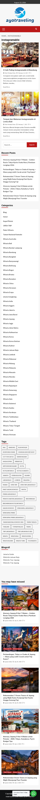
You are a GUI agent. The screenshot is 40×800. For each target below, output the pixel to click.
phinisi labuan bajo (9, 494)
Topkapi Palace (18, 526)
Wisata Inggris (8, 306)
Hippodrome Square (10, 466)
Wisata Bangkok (9, 257)
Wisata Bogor (8, 270)
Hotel (5, 217)
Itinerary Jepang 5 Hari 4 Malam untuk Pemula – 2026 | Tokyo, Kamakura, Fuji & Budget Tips (18, 188)
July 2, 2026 (17, 782)
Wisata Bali (7, 243)
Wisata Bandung (9, 252)
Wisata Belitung (9, 266)
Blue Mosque (22, 447)
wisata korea (26, 536)
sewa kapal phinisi (9, 512)
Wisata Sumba (8, 408)
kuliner (27, 475)
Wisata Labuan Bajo (10, 350)
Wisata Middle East (10, 381)
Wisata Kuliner (8, 64)
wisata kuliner (8, 540)
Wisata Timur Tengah (11, 426)
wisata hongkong (9, 297)
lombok (17, 480)
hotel (22, 466)
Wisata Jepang (9, 319)
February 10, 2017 (23, 73)
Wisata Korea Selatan (11, 341)
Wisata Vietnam (9, 435)
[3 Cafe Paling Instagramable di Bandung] (20, 54)
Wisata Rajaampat (10, 386)
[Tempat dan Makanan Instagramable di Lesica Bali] (20, 103)
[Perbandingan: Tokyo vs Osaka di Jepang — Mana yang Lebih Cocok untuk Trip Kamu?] (20, 639)
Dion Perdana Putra (10, 73)
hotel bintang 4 (8, 470)
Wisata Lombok (9, 355)
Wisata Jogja (8, 323)
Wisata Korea (8, 337)
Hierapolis (18, 461)
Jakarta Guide (8, 554)
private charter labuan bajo (13, 498)
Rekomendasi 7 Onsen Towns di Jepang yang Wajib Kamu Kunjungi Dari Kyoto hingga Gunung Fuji (18, 179)
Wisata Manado (9, 372)
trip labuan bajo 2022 (25, 531)
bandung (12, 447)
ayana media (8, 620)
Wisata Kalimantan (10, 332)
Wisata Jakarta (9, 310)
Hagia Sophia (7, 461)
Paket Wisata (8, 230)
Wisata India (8, 301)
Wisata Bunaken (9, 279)
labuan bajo (7, 480)
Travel (28, 526)
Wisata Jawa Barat (10, 315)
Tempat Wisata (32, 522)
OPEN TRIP (7, 226)
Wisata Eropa (8, 292)
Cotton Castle (8, 456)
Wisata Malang (9, 363)
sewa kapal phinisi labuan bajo (13, 517)
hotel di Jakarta (23, 470)
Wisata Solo (7, 399)
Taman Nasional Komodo (12, 235)
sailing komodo (8, 508)
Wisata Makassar (9, 359)
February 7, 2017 (22, 124)
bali (4, 447)
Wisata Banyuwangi (11, 261)
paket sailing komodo (10, 489)
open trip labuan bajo (28, 484)
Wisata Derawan (9, 288)
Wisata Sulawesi (9, 403)
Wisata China (8, 283)
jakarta (5, 475)
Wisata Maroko (9, 377)
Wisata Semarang (10, 390)
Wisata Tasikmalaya (10, 417)
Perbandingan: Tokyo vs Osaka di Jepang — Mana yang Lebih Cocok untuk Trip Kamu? (19, 170)
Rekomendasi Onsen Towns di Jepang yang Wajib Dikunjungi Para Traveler (19, 197)
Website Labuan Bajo (11, 557)
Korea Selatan (16, 475)
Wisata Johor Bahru (10, 328)
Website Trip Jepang (11, 563)
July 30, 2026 (18, 661)
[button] (3, 29)
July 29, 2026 (18, 703)
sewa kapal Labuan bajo (25, 508)
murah (5, 484)
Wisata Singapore (10, 395)
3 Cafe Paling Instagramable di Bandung (20, 70)
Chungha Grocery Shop (26, 452)
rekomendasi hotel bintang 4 (13, 503)
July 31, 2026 (18, 620)
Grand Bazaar (22, 456)
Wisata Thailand (9, 421)
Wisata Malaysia (9, 368)
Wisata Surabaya (9, 412)
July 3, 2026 (17, 744)
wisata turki (20, 540)
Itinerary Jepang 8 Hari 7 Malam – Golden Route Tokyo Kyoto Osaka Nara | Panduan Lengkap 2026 (19, 162)
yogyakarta (32, 540)
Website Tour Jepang (11, 560)
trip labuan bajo (8, 531)
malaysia (26, 480)
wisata (5, 536)
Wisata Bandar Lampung (12, 248)
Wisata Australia (9, 239)
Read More (6, 87)
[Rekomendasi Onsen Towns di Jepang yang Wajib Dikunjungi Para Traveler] (20, 762)
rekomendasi (30, 498)
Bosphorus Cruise (9, 452)
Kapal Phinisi (8, 221)
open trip (14, 484)
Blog (5, 212)
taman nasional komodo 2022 (13, 522)
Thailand (6, 526)
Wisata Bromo (8, 275)
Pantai (23, 489)
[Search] (36, 29)
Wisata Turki (8, 430)
